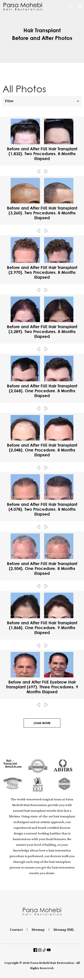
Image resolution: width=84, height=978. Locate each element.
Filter (9, 101)
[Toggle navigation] (79, 7)
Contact (16, 929)
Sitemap (38, 929)
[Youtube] (49, 949)
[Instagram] (40, 949)
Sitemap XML (63, 929)
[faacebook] (35, 949)
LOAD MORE (42, 723)
